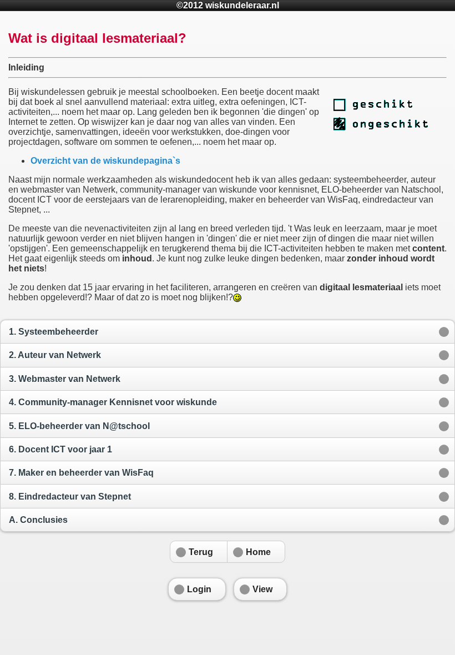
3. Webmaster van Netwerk (64, 379)
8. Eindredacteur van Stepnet (70, 496)
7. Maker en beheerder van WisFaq (81, 472)
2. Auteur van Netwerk (55, 355)
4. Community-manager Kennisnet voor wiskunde (113, 402)
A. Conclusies (38, 520)
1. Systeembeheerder (53, 331)
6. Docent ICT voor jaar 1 (60, 449)
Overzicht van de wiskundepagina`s (105, 160)
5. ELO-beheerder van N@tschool (79, 426)
